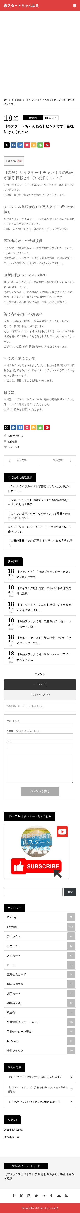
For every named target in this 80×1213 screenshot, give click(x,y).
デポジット (39, 945)
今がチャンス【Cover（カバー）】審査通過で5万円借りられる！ (39, 529)
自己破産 (39, 1041)
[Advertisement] (40, 53)
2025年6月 (9, 1129)
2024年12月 (10, 1137)
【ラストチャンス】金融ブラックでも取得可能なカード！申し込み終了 (39, 502)
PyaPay (39, 917)
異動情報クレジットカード (40, 1022)
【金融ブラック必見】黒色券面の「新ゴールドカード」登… (44, 624)
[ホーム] (5, 99)
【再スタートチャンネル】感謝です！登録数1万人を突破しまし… (45, 607)
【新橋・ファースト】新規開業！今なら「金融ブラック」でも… (44, 640)
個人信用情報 (39, 984)
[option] (40, 1173)
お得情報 (33, 118)
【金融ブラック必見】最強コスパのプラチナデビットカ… (44, 657)
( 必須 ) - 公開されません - (24, 731)
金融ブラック (40, 1050)
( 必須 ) (13, 721)
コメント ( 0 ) (40, 684)
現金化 (39, 1012)
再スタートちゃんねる (21, 5)
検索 (70, 892)
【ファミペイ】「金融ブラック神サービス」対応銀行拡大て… (44, 574)
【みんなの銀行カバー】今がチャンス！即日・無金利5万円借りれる (39, 515)
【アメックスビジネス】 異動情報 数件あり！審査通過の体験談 (37, 1089)
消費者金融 (39, 1003)
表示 (19, 161)
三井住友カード (39, 974)
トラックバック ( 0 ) (40, 695)
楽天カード (39, 993)
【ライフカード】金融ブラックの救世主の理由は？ (35, 1076)
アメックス (39, 936)
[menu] (74, 5)
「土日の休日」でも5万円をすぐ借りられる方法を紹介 (40, 542)
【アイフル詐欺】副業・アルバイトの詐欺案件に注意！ (44, 591)
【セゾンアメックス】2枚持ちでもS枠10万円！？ (34, 1102)
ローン (39, 964)
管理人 (19, 435)
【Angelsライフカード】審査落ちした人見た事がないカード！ (39, 488)
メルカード (39, 955)
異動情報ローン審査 (39, 1031)
